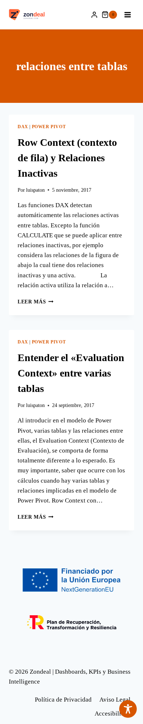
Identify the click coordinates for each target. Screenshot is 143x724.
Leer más (36, 302)
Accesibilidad (113, 713)
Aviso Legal (115, 699)
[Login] (94, 14)
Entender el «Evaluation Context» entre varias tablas (71, 373)
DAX (23, 126)
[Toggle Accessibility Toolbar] (128, 708)
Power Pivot (49, 126)
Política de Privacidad (63, 699)
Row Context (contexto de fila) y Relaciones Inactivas (67, 158)
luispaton (35, 190)
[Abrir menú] (127, 14)
